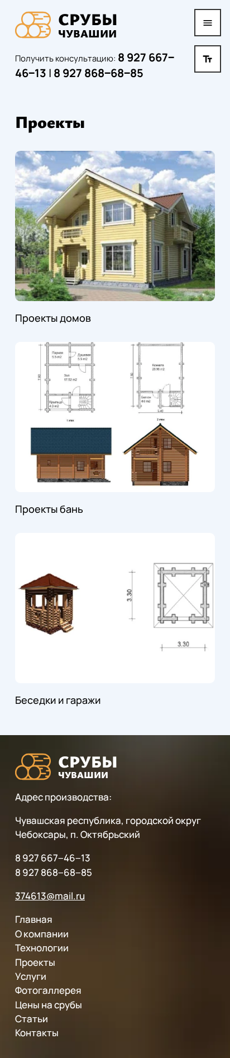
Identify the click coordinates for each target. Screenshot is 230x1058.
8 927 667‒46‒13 (52, 857)
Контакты (37, 1032)
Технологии (42, 947)
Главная (33, 919)
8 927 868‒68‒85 (98, 72)
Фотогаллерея (48, 990)
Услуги (30, 976)
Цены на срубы (48, 1004)
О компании (42, 933)
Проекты (35, 962)
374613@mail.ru (50, 895)
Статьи (31, 1018)
